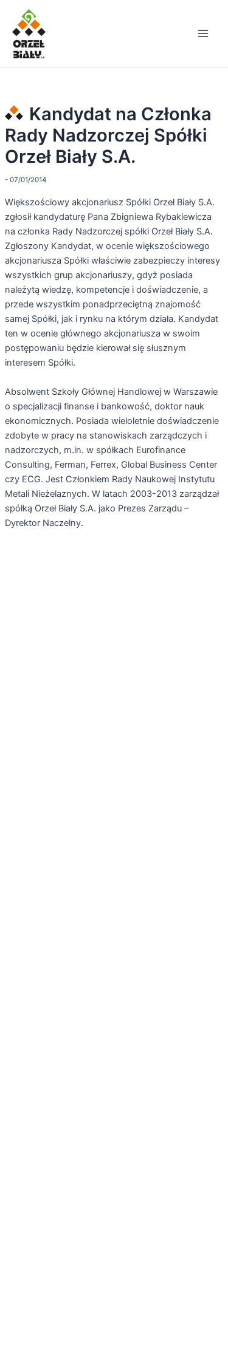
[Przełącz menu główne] (203, 33)
